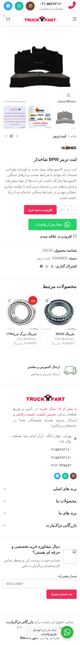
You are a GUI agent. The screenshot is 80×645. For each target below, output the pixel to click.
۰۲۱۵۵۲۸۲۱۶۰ (60, 449)
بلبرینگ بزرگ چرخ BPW (21, 334)
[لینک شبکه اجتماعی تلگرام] (8, 6)
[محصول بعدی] (6, 136)
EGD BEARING (64, 339)
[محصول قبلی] (16, 136)
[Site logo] (40, 19)
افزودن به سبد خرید (40, 210)
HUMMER (59, 258)
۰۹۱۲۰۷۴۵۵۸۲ (60, 465)
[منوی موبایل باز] (74, 18)
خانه (73, 136)
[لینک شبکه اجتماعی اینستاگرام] (30, 6)
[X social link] (52, 266)
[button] (47, 300)
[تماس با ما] (72, 9)
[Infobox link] (51, 6)
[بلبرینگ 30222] (59, 312)
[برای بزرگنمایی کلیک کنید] (68, 95)
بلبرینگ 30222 (65, 334)
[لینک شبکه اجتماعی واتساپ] (19, 6)
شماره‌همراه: (67, 576)
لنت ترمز (59, 136)
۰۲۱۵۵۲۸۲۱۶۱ (60, 457)
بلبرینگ (55, 343)
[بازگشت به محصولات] (11, 136)
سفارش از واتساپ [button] (48, 224)
